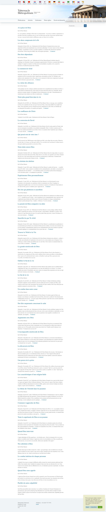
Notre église (47, 20)
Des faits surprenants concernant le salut (32, 303)
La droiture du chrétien (26, 161)
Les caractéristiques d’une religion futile (32, 374)
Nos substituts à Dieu (25, 444)
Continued (52, 51)
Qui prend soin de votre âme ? (28, 134)
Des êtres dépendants (25, 54)
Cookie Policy (94, 507)
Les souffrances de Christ (26, 111)
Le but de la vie (23, 275)
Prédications (21, 20)
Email (37, 504)
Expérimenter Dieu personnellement (30, 175)
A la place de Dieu (24, 27)
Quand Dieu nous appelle (26, 470)
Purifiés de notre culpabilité (27, 483)
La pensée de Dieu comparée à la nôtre (31, 204)
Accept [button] (100, 507)
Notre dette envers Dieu (26, 147)
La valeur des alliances (26, 83)
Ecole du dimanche (59, 20)
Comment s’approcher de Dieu (28, 403)
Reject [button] (87, 507)
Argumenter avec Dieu (26, 317)
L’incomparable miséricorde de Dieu (30, 332)
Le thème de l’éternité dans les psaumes (32, 388)
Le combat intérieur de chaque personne (32, 456)
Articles (30, 20)
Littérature (38, 20)
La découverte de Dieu (26, 346)
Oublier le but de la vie (26, 260)
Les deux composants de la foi (28, 40)
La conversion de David (26, 120)
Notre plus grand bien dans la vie (29, 97)
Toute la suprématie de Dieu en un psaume (33, 417)
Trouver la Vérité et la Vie (27, 232)
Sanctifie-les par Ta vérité (27, 218)
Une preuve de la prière (26, 360)
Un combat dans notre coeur (27, 289)
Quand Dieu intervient (25, 431)
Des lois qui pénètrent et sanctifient (30, 189)
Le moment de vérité (25, 68)
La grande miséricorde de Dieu (29, 246)
